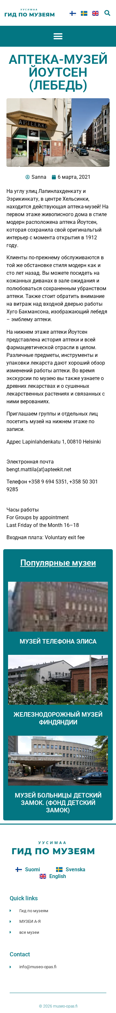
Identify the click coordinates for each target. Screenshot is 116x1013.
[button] (107, 13)
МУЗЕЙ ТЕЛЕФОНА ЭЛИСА (58, 641)
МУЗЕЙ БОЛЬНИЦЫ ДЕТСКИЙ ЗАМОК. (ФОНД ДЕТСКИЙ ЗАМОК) (58, 803)
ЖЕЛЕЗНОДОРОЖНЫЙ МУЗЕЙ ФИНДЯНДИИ (58, 718)
